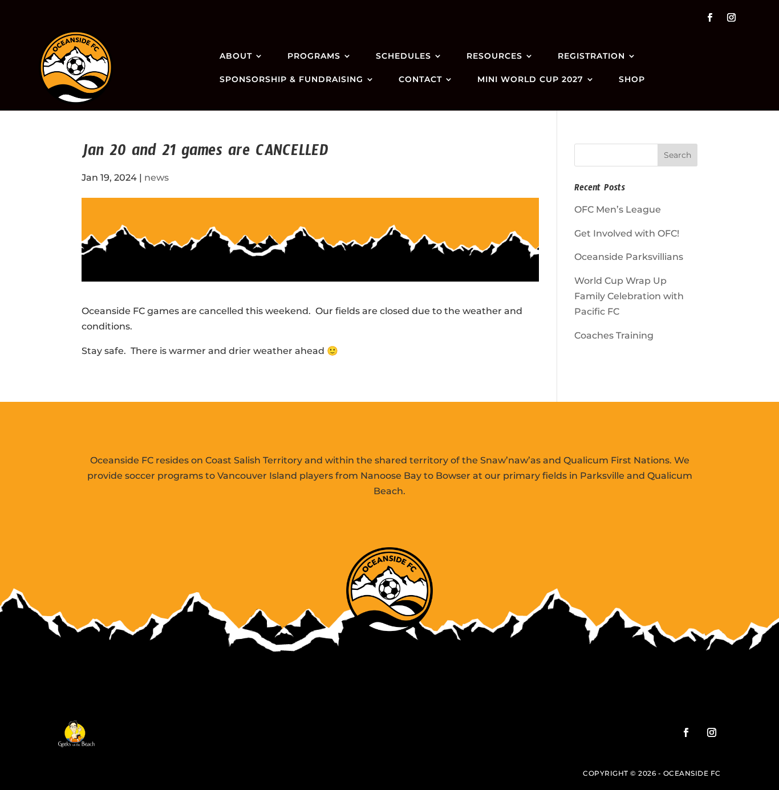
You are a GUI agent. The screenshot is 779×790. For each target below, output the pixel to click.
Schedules (403, 56)
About (236, 56)
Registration (591, 56)
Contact (420, 79)
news (156, 177)
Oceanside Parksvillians (628, 256)
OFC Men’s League (617, 209)
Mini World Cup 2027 (530, 79)
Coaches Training (614, 335)
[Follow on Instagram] (731, 17)
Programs (313, 56)
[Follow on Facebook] (710, 17)
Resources (494, 56)
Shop (632, 79)
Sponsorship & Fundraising (291, 79)
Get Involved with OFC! (626, 233)
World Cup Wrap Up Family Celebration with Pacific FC (629, 296)
